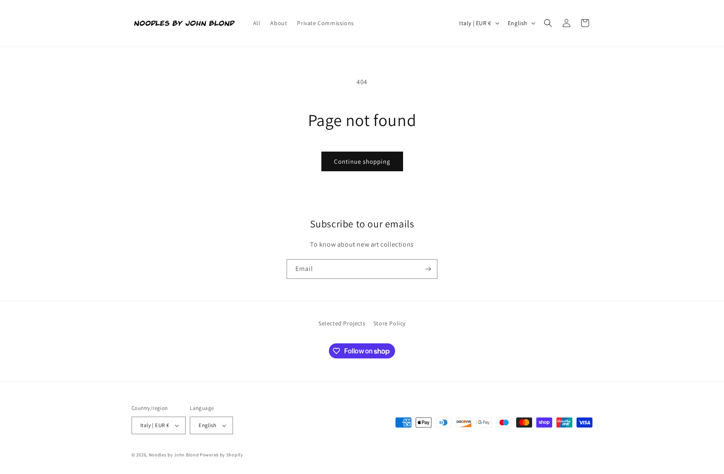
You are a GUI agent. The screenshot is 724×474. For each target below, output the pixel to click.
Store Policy (389, 323)
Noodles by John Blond (174, 455)
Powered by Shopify (221, 455)
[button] (548, 23)
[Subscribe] (428, 269)
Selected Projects (341, 323)
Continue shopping (362, 161)
